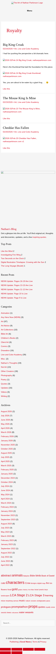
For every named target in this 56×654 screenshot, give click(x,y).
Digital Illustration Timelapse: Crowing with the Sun (22, 262)
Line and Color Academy (11, 355)
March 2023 (6, 536)
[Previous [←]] (5, 652)
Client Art (5, 342)
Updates (4, 388)
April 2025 (5, 461)
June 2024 (5, 490)
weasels (29, 612)
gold (15, 589)
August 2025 (6, 453)
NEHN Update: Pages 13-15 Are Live (17, 285)
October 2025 (7, 449)
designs (34, 583)
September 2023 (8, 520)
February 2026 (7, 436)
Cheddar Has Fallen (16, 128)
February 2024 (7, 507)
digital (39, 583)
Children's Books (8, 338)
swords (3, 613)
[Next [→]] (16, 652)
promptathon (19, 606)
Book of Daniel (47, 576)
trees (9, 612)
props (33, 606)
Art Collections (7, 330)
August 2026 (6, 411)
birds (38, 575)
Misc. (3, 359)
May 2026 (5, 424)
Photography (6, 375)
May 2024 (5, 495)
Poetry (4, 380)
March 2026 (6, 432)
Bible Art (4, 334)
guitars (20, 589)
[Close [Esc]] (5, 649)
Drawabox (5, 350)
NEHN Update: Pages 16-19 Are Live (17, 281)
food (9, 590)
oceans (33, 601)
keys (46, 590)
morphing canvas (12, 601)
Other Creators (7, 371)
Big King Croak (13, 44)
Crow (27, 583)
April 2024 (5, 499)
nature (28, 601)
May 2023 (5, 532)
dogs (44, 583)
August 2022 (6, 553)
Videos (4, 392)
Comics (4, 346)
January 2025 (7, 474)
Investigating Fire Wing (11, 255)
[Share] (16, 649)
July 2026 (5, 416)
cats (3, 583)
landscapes (5, 596)
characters (15, 582)
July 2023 (5, 528)
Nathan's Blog (8, 228)
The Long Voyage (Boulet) (12, 266)
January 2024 (7, 511)
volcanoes (15, 612)
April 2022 (5, 565)
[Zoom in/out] (39, 649)
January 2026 (7, 441)
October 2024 (7, 482)
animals (17, 575)
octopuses (41, 601)
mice (3, 601)
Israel (37, 590)
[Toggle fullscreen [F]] (28, 649)
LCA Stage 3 (36, 595)
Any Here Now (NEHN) (11, 317)
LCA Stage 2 (19, 595)
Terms (35, 642)
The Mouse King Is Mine (19, 98)
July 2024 (5, 486)
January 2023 (7, 544)
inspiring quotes (39, 237)
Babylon (26, 576)
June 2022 (5, 561)
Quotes (4, 384)
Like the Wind (7, 251)
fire (47, 583)
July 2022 (5, 557)
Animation (5, 313)
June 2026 (5, 420)
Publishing (14, 642)
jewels (41, 590)
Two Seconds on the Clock (12, 258)
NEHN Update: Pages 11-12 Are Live (16, 289)
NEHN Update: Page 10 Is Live (14, 294)
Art (2, 321)
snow (53, 607)
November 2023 (8, 515)
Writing (4, 396)
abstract (6, 575)
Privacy (43, 642)
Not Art (4, 367)
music (22, 600)
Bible (32, 576)
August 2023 (6, 524)
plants (48, 601)
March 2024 (6, 503)
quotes (41, 607)
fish (51, 583)
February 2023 (7, 540)
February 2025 (7, 470)
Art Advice (5, 326)
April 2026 (5, 428)
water (22, 612)
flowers (4, 590)
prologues (6, 607)
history (25, 589)
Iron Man (31, 589)
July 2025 (5, 457)
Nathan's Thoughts (9, 363)
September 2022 (8, 549)
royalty (48, 607)
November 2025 (8, 445)
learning (49, 595)
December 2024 (8, 478)
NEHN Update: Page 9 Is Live (13, 298)
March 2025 (6, 466)
